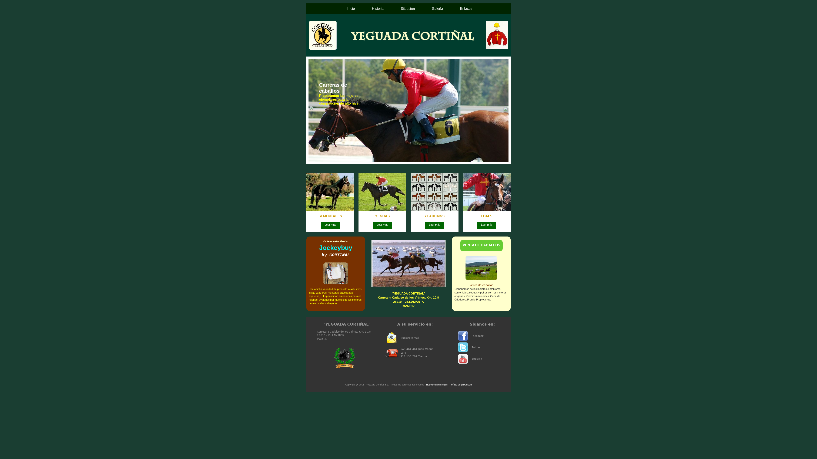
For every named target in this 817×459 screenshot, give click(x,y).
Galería (437, 8)
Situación (408, 8)
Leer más (330, 224)
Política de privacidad (461, 384)
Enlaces (466, 8)
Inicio (351, 8)
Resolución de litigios (437, 384)
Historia (378, 8)
